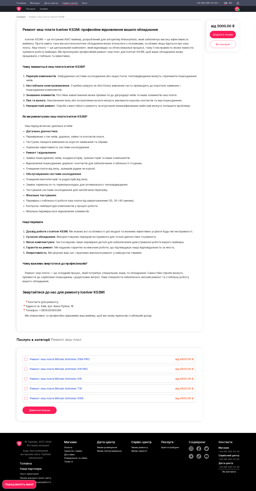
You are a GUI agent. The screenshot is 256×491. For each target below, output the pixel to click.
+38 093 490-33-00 (229, 451)
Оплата (68, 447)
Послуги (30, 9)
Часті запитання (29, 473)
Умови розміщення (107, 447)
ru (230, 2)
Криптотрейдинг (170, 447)
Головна (21, 3)
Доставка (69, 454)
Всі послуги (223, 44)
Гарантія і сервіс (73, 451)
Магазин (35, 3)
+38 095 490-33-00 (229, 459)
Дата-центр (51, 3)
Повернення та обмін (75, 458)
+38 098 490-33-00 (229, 467)
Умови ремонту (139, 447)
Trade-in (68, 461)
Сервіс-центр (70, 3)
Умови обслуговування (109, 451)
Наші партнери (31, 469)
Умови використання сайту (35, 477)
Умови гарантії (139, 451)
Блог (84, 3)
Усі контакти (229, 471)
